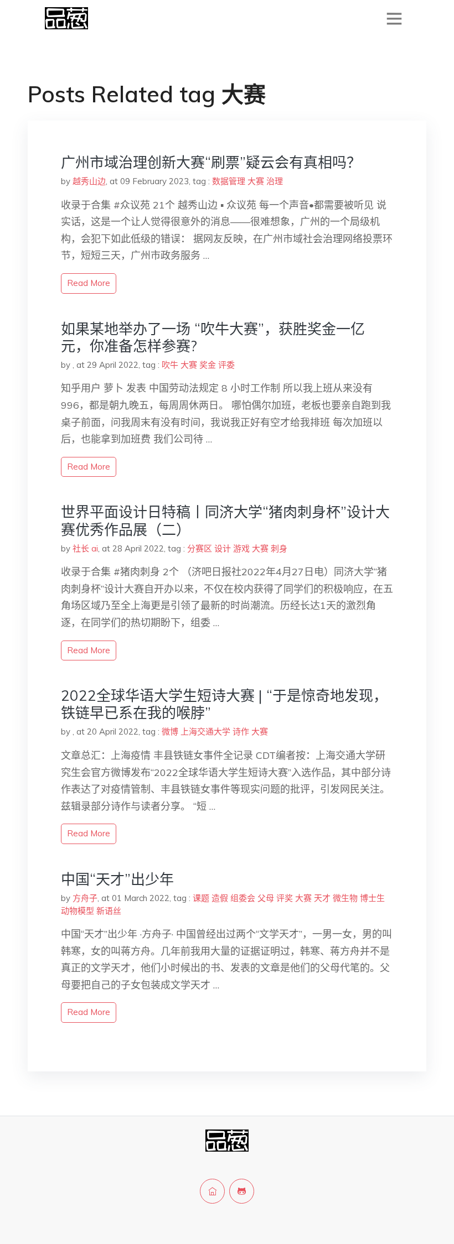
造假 (219, 898)
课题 (201, 898)
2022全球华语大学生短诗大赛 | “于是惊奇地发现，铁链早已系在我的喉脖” (224, 704)
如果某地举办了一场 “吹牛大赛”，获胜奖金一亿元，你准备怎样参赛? (213, 337)
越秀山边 (89, 181)
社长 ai (85, 548)
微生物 (345, 898)
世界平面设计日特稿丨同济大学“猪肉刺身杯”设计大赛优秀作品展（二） (225, 520)
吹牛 (170, 365)
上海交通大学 (205, 731)
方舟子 (85, 898)
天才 (322, 898)
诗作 (241, 731)
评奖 (284, 898)
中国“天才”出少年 (117, 879)
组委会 (242, 898)
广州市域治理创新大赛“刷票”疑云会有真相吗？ (211, 162)
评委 (226, 365)
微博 (170, 731)
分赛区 (199, 548)
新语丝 (108, 910)
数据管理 (228, 181)
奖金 (207, 365)
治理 (274, 181)
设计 (222, 548)
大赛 (255, 181)
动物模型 (77, 910)
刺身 (279, 548)
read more (88, 283)
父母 (265, 898)
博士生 (372, 898)
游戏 (241, 548)
